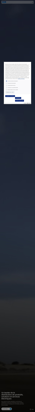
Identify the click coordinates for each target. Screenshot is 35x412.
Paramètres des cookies (10, 92)
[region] (17, 83)
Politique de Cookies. (21, 78)
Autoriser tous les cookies (19, 100)
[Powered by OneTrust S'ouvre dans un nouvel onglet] (27, 103)
